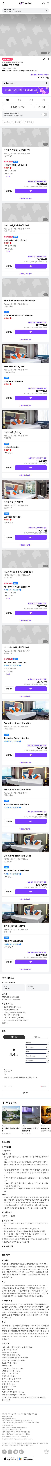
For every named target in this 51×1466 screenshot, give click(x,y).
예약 (30, 191)
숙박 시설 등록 (12, 1414)
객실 (7, 100)
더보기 (8, 176)
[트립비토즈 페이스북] (10, 1451)
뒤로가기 (3, 3)
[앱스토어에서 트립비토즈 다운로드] (10, 1459)
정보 (19, 100)
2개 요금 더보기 (24, 621)
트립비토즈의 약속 (7, 1416)
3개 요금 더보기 (24, 339)
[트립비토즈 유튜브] (15, 1451)
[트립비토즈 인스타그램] (4, 1451)
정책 (43, 100)
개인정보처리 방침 (32, 1414)
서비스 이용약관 (21, 1414)
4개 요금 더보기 (24, 199)
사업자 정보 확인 (25, 1432)
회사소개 (4, 1414)
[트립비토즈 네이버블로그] (21, 1451)
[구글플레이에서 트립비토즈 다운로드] (26, 1459)
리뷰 (31, 100)
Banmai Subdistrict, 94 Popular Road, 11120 (20, 70)
